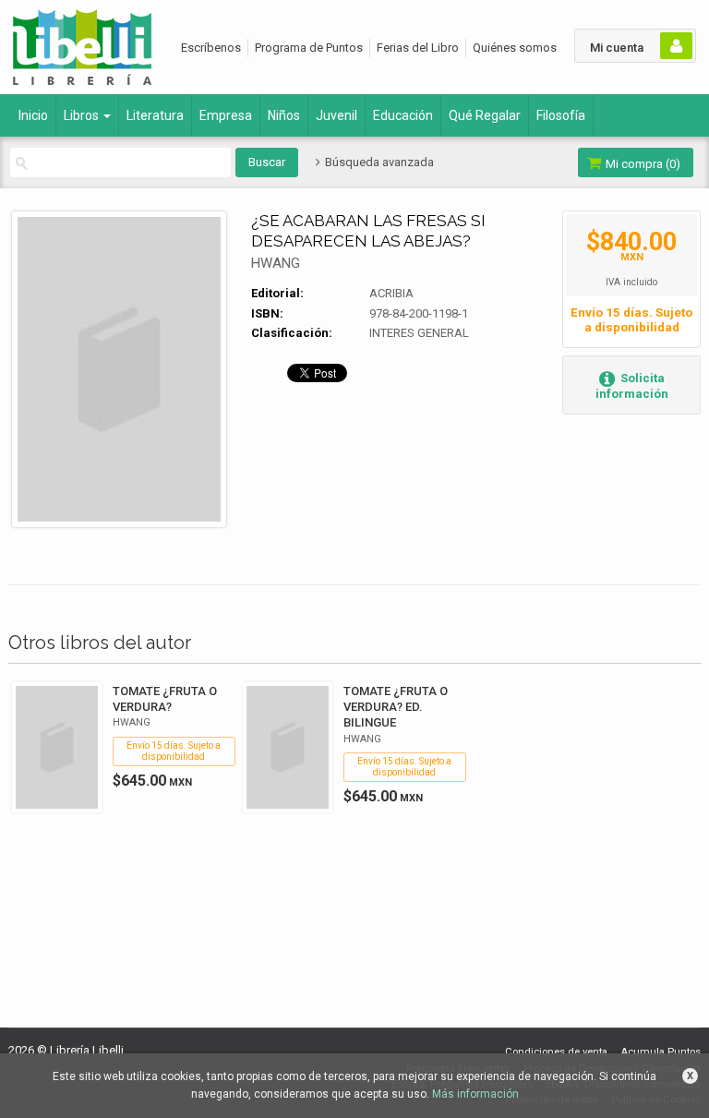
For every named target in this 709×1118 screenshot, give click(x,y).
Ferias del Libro (418, 47)
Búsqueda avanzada (377, 162)
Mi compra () (641, 164)
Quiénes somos (515, 47)
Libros (83, 115)
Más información (475, 1094)
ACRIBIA (391, 293)
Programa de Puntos (309, 47)
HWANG (275, 263)
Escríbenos (211, 47)
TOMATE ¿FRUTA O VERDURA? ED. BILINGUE (395, 706)
